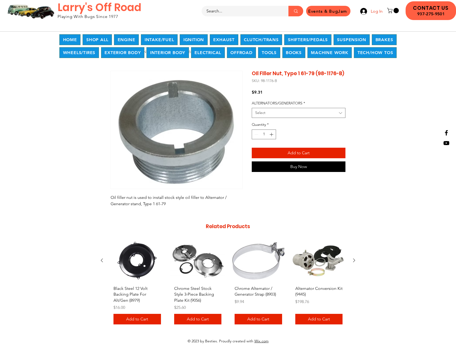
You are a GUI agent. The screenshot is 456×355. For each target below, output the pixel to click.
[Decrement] (256, 134)
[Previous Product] (102, 260)
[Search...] (295, 11)
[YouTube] (446, 143)
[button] (393, 10)
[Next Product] (354, 260)
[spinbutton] (264, 134)
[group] (228, 284)
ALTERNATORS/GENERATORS (278, 103)
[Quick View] (137, 260)
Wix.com (261, 341)
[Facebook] (446, 132)
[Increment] (272, 134)
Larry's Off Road (99, 7)
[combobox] (298, 113)
